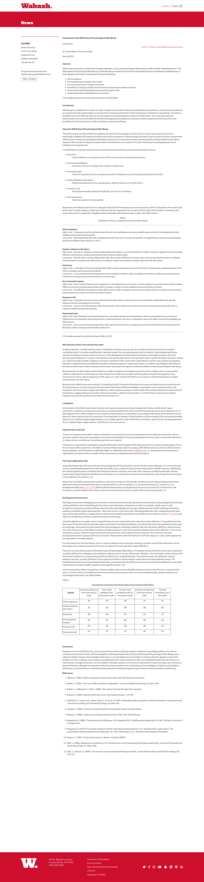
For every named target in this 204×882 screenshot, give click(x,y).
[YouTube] (159, 867)
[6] (116, 484)
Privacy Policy (94, 863)
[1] (169, 484)
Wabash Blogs (28, 55)
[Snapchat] (165, 867)
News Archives (28, 48)
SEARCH (165, 6)
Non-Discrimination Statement (102, 867)
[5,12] (178, 411)
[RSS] (181, 867)
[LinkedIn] (171, 867)
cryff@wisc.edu (140, 450)
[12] (123, 565)
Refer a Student (29, 79)
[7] (135, 484)
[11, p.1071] (173, 514)
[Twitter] (144, 867)
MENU (175, 6)
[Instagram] (154, 867)
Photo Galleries (29, 51)
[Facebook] (149, 867)
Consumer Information (98, 859)
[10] (157, 484)
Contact (91, 870)
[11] (91, 477)
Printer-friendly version (152, 47)
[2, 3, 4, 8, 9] (89, 487)
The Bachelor (27, 62)
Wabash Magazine (29, 59)
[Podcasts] (176, 867)
